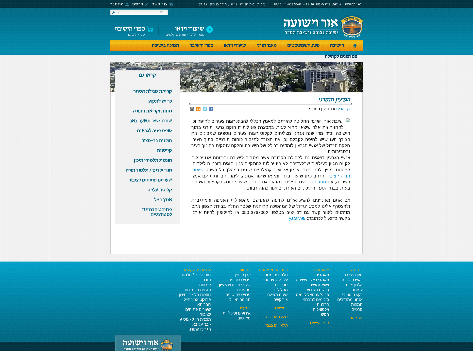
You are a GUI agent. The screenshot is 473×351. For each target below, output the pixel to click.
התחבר (117, 4)
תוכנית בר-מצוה (198, 290)
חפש (325, 314)
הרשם (137, 4)
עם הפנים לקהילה (341, 56)
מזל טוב (244, 318)
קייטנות (205, 285)
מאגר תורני (267, 45)
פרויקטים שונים (238, 295)
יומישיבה (281, 308)
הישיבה (337, 45)
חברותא (204, 304)
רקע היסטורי (352, 295)
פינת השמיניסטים (303, 45)
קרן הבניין (243, 275)
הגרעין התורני (199, 329)
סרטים (357, 309)
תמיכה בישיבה (165, 45)
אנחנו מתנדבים (350, 300)
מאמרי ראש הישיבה (312, 280)
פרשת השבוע (318, 290)
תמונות (357, 304)
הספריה (244, 290)
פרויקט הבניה (239, 280)
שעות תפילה (277, 295)
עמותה (357, 290)
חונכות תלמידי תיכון (195, 295)
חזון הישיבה (353, 275)
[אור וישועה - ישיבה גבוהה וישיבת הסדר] (323, 26)
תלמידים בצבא (276, 325)
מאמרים (322, 275)
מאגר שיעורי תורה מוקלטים (185, 30)
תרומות (245, 270)
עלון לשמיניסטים (274, 280)
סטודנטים (316, 181)
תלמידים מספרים (273, 275)
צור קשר (160, 4)
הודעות (245, 308)
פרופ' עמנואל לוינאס (312, 295)
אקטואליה (321, 309)
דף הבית (343, 109)
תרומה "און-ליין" (238, 300)
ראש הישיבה (352, 280)
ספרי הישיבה (130, 30)
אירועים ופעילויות (237, 313)
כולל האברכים (277, 317)
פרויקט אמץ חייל (197, 300)
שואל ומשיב (319, 285)
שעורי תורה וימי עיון (235, 285)
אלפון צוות (354, 285)
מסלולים (281, 290)
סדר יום (281, 285)
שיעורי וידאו (235, 45)
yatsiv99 (297, 218)
